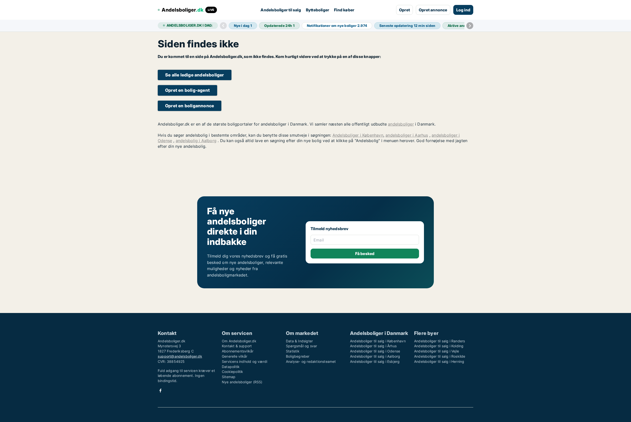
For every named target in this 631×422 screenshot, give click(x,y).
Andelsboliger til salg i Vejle (436, 351)
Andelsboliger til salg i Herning (439, 361)
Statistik (292, 351)
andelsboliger (401, 124)
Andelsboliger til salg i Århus (373, 346)
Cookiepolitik (232, 371)
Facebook (160, 390)
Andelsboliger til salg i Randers (439, 341)
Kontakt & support (237, 346)
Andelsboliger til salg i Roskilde (439, 356)
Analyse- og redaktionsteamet (311, 361)
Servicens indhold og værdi (244, 361)
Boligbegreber (298, 356)
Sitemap (228, 377)
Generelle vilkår (234, 356)
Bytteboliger (317, 9)
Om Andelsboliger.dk (239, 341)
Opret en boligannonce (189, 105)
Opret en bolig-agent (187, 90)
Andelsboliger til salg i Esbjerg (375, 361)
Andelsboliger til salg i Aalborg (375, 356)
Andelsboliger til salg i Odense (375, 351)
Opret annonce (433, 9)
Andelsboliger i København (358, 135)
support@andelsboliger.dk (180, 356)
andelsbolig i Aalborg (196, 140)
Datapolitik (231, 367)
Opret (404, 9)
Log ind (463, 9)
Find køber (344, 9)
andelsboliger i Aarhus (407, 135)
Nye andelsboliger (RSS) (242, 382)
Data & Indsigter (299, 341)
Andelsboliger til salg (281, 9)
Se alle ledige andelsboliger (194, 74)
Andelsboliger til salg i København (378, 341)
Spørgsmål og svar (301, 346)
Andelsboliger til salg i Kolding (438, 346)
